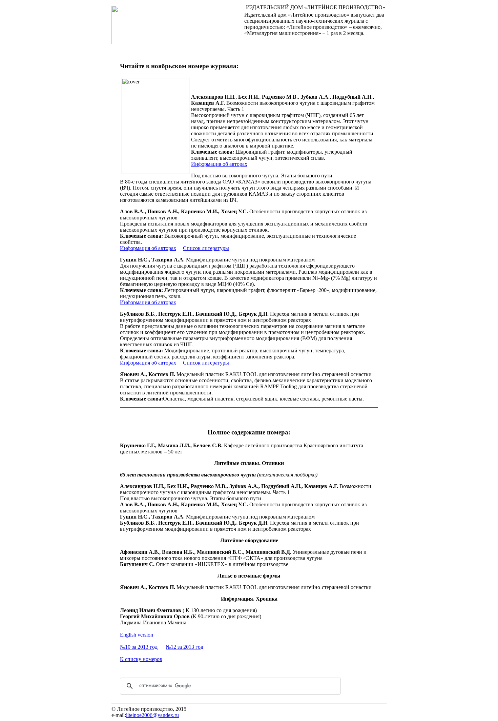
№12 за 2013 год (184, 647)
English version (136, 635)
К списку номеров (141, 659)
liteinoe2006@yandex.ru (152, 715)
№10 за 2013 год (139, 647)
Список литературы (206, 248)
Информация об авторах (219, 164)
